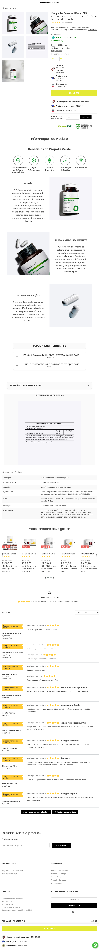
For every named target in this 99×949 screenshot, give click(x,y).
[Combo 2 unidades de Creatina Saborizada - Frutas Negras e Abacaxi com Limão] (30, 543)
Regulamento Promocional (12, 870)
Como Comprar (57, 877)
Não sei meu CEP (57, 119)
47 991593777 (8, 901)
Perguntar (61, 845)
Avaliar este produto (66, 812)
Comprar (74, 92)
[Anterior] (5, 543)
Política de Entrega (58, 874)
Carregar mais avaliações (35, 812)
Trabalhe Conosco (58, 880)
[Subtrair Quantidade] (52, 59)
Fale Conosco (56, 883)
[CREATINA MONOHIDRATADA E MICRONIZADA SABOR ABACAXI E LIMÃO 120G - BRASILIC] (69, 543)
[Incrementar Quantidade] (60, 59)
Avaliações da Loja (9, 874)
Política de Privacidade (60, 870)
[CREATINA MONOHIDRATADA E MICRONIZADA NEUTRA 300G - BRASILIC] (49, 543)
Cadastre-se (74, 905)
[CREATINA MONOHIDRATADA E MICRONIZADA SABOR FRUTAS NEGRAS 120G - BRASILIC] (89, 543)
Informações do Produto (49, 139)
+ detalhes (92, 30)
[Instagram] (74, 912)
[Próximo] (15, 543)
